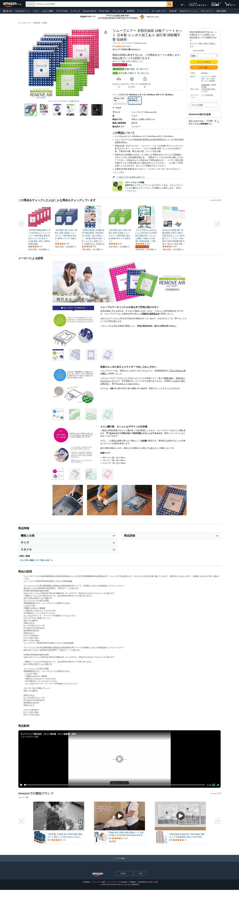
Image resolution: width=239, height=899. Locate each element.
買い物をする (142, 69)
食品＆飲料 (221, 11)
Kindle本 (173, 11)
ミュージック (143, 11)
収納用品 (36, 23)
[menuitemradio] (213, 785)
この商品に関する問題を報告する (130, 177)
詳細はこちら (137, 61)
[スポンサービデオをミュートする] (80, 827)
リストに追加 (197, 105)
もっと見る (119, 172)
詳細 (130, 65)
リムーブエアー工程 (29, 736)
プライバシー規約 (98, 882)
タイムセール (118, 11)
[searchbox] (101, 4)
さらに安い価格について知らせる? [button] (35, 560)
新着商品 (131, 11)
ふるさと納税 (47, 11)
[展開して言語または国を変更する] (184, 5)
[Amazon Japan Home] (97, 874)
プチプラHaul (62, 11)
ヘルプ (36, 11)
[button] (7, 11)
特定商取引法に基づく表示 (148, 882)
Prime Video (104, 11)
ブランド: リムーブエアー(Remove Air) (129, 43)
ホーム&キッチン (159, 11)
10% (115, 73)
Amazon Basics (89, 11)
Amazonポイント (22, 11)
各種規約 (132, 882)
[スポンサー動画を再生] (119, 816)
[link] (39, 237)
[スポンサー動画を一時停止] (80, 822)
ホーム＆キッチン (25, 23)
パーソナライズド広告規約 (117, 882)
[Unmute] (218, 784)
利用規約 (86, 882)
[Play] (20, 785)
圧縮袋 (44, 23)
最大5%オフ (118, 69)
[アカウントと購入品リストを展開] (207, 5)
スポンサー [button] (22, 797)
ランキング (75, 11)
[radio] (30, 110)
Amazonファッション (188, 11)
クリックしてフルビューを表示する (63, 101)
